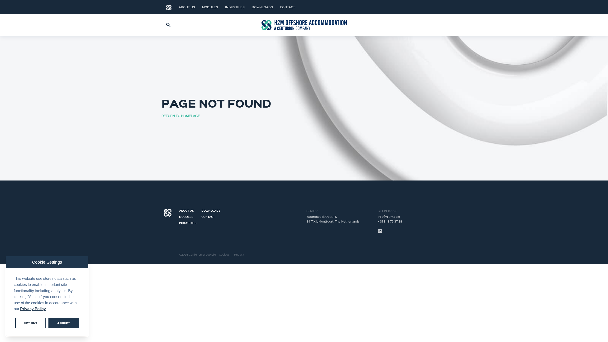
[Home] (169, 7)
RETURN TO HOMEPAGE (181, 116)
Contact (287, 7)
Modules (210, 7)
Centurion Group (167, 213)
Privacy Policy (33, 309)
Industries (235, 7)
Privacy (239, 254)
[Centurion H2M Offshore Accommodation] (304, 25)
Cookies (224, 254)
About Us (187, 7)
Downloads (262, 7)
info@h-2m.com (389, 216)
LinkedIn (434, 7)
